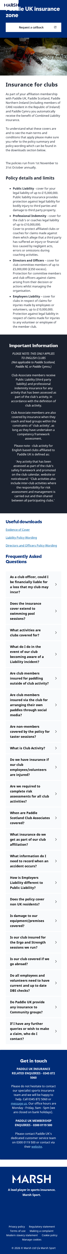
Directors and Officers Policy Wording (31, 546)
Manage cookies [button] (31, 1239)
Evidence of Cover (18, 530)
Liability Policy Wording (21, 538)
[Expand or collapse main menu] (12, 5)
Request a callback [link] (31, 27)
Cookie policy (49, 1235)
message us (19, 1103)
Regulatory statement (42, 1226)
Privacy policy (17, 1226)
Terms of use (18, 1231)
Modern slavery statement (22, 1235)
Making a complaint (41, 1231)
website (36, 1147)
